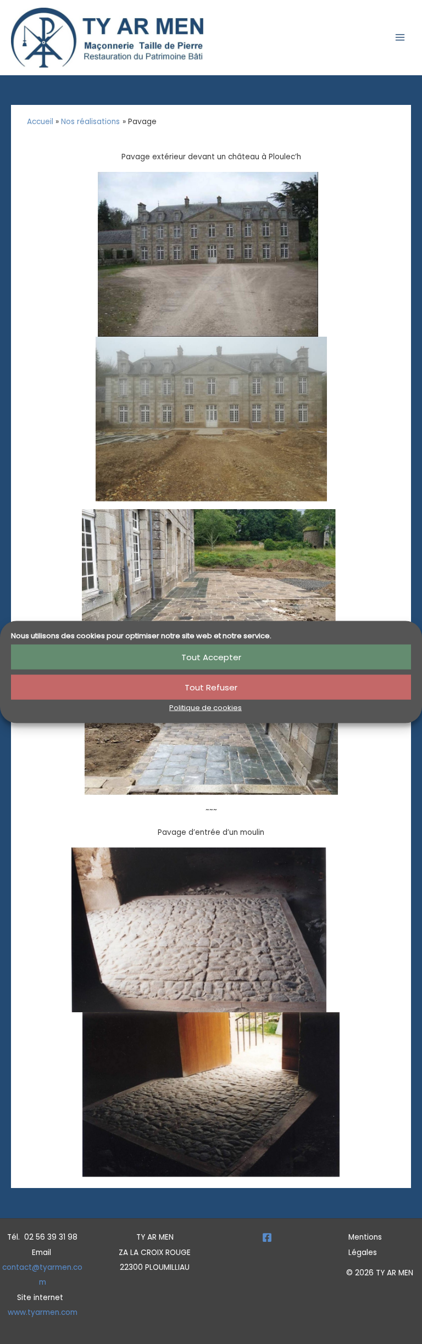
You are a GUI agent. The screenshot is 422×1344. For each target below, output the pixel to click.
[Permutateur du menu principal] (400, 37)
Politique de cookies (205, 707)
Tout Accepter (211, 656)
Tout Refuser (211, 687)
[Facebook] (267, 1237)
